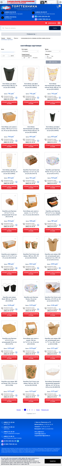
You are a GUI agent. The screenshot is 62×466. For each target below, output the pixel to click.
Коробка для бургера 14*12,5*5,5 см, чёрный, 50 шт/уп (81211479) (53, 213)
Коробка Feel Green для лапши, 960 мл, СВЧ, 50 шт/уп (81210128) (31, 383)
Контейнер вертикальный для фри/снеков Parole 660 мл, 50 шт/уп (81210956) (31, 129)
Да (24, 57)
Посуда (16, 38)
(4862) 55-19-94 (9, 422)
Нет (29, 57)
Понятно (53, 461)
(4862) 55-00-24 (9, 427)
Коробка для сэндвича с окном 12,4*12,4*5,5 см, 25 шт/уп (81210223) (9, 256)
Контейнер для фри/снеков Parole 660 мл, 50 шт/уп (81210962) (9, 171)
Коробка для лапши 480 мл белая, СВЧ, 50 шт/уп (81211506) (9, 383)
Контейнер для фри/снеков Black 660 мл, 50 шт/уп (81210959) (52, 128)
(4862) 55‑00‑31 (41, 12)
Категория (24, 49)
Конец (38, 410)
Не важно (35, 57)
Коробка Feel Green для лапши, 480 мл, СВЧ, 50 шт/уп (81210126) (31, 256)
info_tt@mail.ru (39, 431)
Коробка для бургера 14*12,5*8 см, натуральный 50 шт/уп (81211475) (9, 341)
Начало (19, 410)
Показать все (45, 410)
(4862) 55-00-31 (9, 436)
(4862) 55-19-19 (8, 99)
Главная (3, 38)
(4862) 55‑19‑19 (10, 12)
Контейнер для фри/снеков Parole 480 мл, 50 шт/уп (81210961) (31, 85)
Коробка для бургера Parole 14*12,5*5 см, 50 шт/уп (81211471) (52, 171)
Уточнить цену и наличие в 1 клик (9, 103)
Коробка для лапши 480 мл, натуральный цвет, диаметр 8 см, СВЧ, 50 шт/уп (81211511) (53, 257)
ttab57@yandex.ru (40, 433)
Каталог (9, 38)
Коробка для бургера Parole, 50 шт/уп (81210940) (31, 299)
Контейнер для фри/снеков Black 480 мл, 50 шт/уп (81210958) (9, 85)
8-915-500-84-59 (43, 16)
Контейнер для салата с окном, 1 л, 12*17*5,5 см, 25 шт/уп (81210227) (31, 213)
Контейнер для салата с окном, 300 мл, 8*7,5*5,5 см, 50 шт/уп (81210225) (9, 128)
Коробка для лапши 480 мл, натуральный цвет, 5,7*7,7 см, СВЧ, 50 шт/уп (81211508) (53, 341)
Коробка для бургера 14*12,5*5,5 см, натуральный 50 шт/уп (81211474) (9, 213)
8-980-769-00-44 (44, 19)
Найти (55, 28)
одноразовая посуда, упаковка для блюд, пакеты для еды (35, 38)
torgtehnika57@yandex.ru (42, 435)
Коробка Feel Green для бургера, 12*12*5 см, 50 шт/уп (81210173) (31, 171)
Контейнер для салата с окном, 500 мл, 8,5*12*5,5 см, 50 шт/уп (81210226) (31, 341)
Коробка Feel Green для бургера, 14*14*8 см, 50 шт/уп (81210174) (53, 299)
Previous (1, 2)
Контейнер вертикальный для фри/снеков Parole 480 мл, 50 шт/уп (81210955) (53, 86)
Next (60, 2)
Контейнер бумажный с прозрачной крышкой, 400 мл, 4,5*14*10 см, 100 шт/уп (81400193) (52, 384)
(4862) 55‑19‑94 (10, 17)
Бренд (46, 49)
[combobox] (30, 51)
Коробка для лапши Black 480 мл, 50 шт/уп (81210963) (9, 299)
